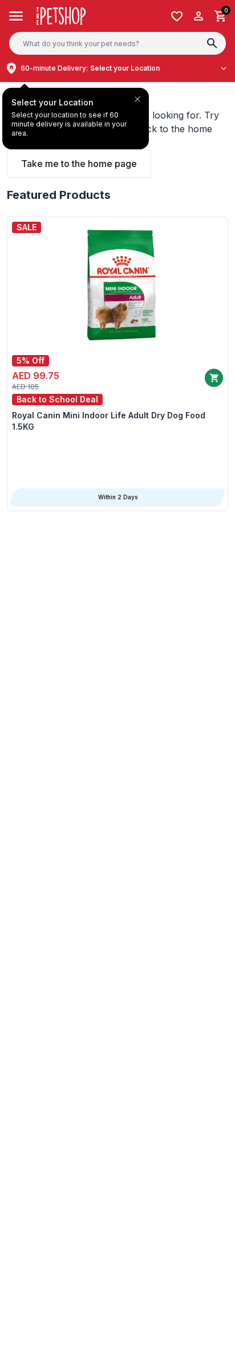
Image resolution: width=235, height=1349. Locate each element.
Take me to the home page (79, 163)
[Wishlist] (177, 16)
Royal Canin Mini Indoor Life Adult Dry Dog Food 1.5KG (108, 420)
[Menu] (16, 16)
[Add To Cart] (214, 378)
